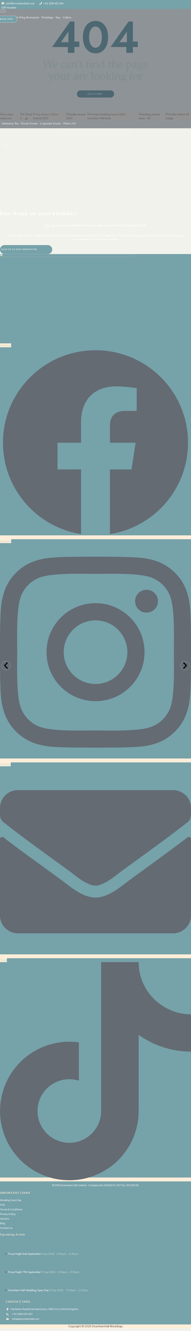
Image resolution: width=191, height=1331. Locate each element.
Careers (4, 1218)
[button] (5, 665)
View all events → (10, 1299)
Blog (2, 1223)
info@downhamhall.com (20, 3)
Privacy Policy (8, 1214)
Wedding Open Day (10, 1200)
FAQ (2, 1204)
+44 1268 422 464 (53, 3)
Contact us (6, 1228)
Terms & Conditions (11, 1209)
